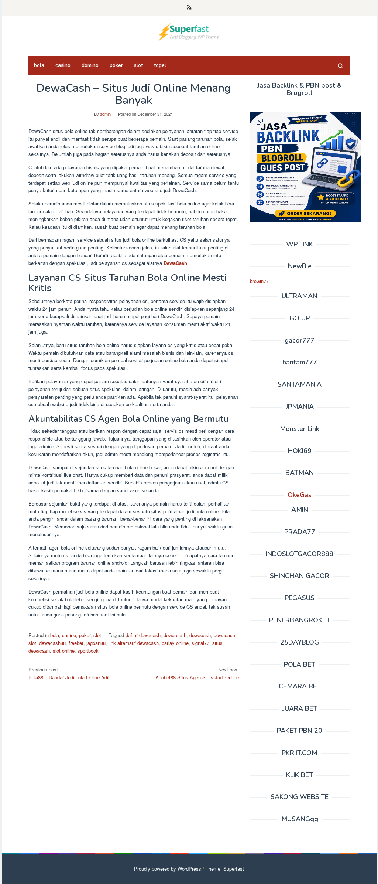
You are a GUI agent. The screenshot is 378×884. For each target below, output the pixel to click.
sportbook (88, 650)
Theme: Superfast (225, 868)
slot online (64, 650)
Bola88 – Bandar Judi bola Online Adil (68, 673)
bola (54, 635)
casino (69, 635)
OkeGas (300, 494)
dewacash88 (52, 642)
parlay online (175, 642)
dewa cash (175, 635)
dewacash (200, 635)
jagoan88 (96, 642)
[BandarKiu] (189, 31)
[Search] (340, 65)
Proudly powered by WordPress (167, 868)
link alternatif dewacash (134, 642)
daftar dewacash (143, 635)
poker (84, 635)
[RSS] (189, 8)
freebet (76, 642)
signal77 (200, 642)
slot (97, 635)
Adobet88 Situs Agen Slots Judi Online (197, 673)
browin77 (259, 281)
